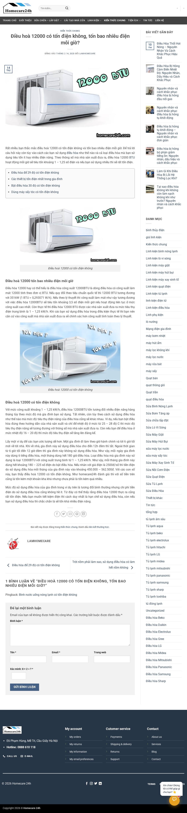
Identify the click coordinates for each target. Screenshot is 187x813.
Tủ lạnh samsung (157, 582)
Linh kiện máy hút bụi (160, 272)
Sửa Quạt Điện (155, 477)
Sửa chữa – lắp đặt (46, 20)
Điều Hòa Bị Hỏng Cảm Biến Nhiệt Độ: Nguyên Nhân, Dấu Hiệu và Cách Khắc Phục (168, 73)
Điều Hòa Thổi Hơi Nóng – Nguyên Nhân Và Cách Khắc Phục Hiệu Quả (168, 50)
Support (115, 759)
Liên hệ (159, 20)
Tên (13, 652)
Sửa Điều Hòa (155, 491)
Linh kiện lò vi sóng (158, 258)
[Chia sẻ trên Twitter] (64, 514)
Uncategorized (155, 610)
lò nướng (151, 322)
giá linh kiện (153, 237)
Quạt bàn (152, 378)
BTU (132, 157)
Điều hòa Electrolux (158, 632)
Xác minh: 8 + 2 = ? (21, 669)
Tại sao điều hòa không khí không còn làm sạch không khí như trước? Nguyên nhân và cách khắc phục (169, 197)
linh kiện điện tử (156, 300)
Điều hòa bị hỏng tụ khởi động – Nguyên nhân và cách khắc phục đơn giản (168, 133)
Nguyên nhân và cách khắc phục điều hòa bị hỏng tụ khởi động (168, 113)
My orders (75, 737)
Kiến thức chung (115, 20)
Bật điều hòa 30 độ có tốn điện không (35, 185)
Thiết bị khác (154, 498)
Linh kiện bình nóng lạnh (162, 251)
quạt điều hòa (155, 399)
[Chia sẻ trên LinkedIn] (84, 514)
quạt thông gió (155, 385)
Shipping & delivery (121, 744)
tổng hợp (151, 512)
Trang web (100, 652)
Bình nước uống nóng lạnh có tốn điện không (48, 594)
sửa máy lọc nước (157, 448)
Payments (116, 737)
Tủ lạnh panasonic (158, 575)
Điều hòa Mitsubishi (159, 660)
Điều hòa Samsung (158, 674)
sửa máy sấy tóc (156, 455)
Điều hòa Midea (156, 653)
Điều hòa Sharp (156, 681)
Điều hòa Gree (155, 639)
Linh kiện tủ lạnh (156, 293)
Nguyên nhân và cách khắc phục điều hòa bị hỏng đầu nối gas (168, 94)
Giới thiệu (25, 20)
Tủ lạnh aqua (154, 526)
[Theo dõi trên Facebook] (86, 783)
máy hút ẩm (153, 343)
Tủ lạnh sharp (155, 589)
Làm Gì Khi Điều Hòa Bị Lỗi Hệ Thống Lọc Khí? (167, 174)
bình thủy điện (155, 230)
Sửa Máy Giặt (155, 434)
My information (78, 751)
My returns (76, 744)
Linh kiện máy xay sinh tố (162, 279)
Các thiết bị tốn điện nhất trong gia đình (36, 179)
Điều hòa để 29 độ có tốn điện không (35, 172)
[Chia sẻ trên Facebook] (57, 514)
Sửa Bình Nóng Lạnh (159, 406)
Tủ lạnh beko (154, 533)
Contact (156, 759)
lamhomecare (87, 53)
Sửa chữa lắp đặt (157, 420)
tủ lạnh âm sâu (155, 519)
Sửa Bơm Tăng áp (157, 413)
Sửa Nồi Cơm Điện (158, 470)
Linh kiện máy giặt (158, 265)
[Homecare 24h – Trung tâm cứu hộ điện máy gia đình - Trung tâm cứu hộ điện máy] (18, 8)
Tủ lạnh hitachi (155, 547)
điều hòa (72, 153)
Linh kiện (93, 20)
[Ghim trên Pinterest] (77, 514)
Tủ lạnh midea (155, 561)
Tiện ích (133, 20)
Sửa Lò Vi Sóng (156, 427)
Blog (154, 751)
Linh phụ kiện (154, 315)
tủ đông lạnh (154, 603)
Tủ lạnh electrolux (157, 540)
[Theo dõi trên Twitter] (95, 783)
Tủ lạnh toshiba (156, 596)
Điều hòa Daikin (156, 625)
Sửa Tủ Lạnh (154, 484)
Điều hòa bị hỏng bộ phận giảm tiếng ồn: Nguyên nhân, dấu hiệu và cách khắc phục (168, 155)
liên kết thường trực (99, 527)
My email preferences (82, 759)
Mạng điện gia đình (158, 329)
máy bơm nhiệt (155, 336)
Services (156, 744)
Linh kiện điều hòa (158, 307)
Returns (114, 751)
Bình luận (16, 621)
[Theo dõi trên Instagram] (91, 783)
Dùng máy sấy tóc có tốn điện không (35, 192)
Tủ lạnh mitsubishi (158, 568)
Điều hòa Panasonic (159, 667)
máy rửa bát (154, 364)
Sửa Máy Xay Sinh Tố (160, 462)
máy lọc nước (154, 357)
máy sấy (151, 371)
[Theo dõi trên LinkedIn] (100, 783)
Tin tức (148, 20)
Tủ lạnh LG (153, 554)
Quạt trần (152, 392)
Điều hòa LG (154, 646)
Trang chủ (9, 20)
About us (157, 737)
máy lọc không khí (157, 350)
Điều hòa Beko (155, 617)
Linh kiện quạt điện (158, 286)
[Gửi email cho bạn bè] (70, 514)
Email (56, 652)
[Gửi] (67, 8)
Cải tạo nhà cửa (74, 20)
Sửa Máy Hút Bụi (157, 441)
